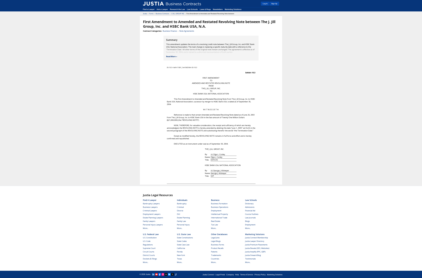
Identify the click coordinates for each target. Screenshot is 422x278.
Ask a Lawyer (162, 9)
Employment (216, 210)
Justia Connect (208, 275)
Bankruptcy (181, 203)
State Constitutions (185, 237)
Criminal (180, 207)
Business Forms (217, 244)
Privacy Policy (260, 275)
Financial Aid (250, 210)
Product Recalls (217, 248)
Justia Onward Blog (253, 255)
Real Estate (215, 221)
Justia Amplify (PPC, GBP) (255, 252)
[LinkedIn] (153, 274)
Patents (214, 252)
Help (237, 275)
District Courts (149, 255)
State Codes (182, 241)
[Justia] (153, 4)
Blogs (247, 221)
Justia (145, 14)
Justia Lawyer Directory (254, 241)
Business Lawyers (150, 207)
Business (215, 200)
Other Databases (219, 234)
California (181, 248)
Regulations (148, 244)
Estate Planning (183, 217)
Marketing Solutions (233, 9)
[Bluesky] (169, 274)
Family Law (181, 221)
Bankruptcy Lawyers (151, 203)
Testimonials (250, 259)
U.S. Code (146, 241)
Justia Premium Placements (256, 244)
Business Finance (170, 31)
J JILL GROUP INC (177, 14)
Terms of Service (246, 275)
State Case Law (183, 244)
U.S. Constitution (150, 237)
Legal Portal (220, 275)
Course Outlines (251, 214)
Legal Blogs (216, 241)
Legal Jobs (215, 237)
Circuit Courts (148, 252)
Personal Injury (183, 224)
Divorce (180, 210)
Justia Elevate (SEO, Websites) (257, 248)
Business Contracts (162, 14)
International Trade (219, 217)
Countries (215, 259)
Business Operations (219, 207)
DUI (178, 214)
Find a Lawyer (149, 9)
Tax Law (214, 224)
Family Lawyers (149, 221)
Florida (180, 252)
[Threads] (166, 274)
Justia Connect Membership (256, 237)
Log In (265, 4)
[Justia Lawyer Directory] (175, 274)
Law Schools (192, 9)
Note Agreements (186, 31)
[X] (172, 274)
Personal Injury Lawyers (153, 224)
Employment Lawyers (151, 214)
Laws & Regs (205, 9)
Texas (179, 259)
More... (145, 228)
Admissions (249, 207)
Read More (171, 56)
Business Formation (219, 203)
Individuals (182, 200)
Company (230, 275)
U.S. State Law (184, 234)
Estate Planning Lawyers (153, 217)
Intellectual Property (219, 214)
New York (181, 255)
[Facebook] (159, 274)
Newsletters (218, 9)
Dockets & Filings (150, 259)
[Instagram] (163, 274)
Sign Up (274, 4)
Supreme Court (149, 248)
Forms (151, 14)
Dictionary (249, 203)
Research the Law (177, 9)
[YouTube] (156, 274)
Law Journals (250, 217)
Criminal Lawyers (150, 210)
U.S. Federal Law (151, 234)
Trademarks (216, 255)
